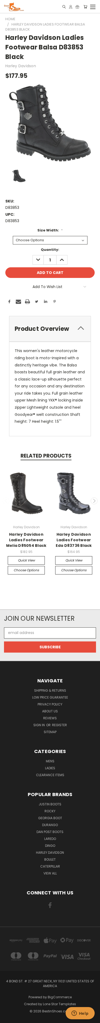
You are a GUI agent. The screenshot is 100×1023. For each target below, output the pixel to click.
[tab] (50, 329)
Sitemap (50, 732)
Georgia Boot (50, 818)
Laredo (50, 838)
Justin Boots (50, 804)
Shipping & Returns (50, 690)
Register (59, 725)
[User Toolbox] (70, 6)
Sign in (39, 725)
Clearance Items (50, 775)
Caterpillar (50, 866)
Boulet (50, 859)
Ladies (50, 768)
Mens (50, 761)
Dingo (50, 845)
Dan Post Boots (50, 832)
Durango (50, 825)
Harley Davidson (50, 852)
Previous (6, 500)
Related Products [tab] (46, 455)
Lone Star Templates (59, 1004)
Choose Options (26, 570)
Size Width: (50, 230)
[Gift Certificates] (77, 6)
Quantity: (50, 249)
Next (94, 500)
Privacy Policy (50, 704)
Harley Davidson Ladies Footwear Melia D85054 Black (26, 540)
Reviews (50, 718)
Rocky (50, 811)
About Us (50, 711)
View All (50, 873)
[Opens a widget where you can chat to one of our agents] (80, 1013)
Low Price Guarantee (50, 697)
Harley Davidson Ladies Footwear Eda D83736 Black (74, 540)
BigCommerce (60, 997)
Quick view (26, 560)
